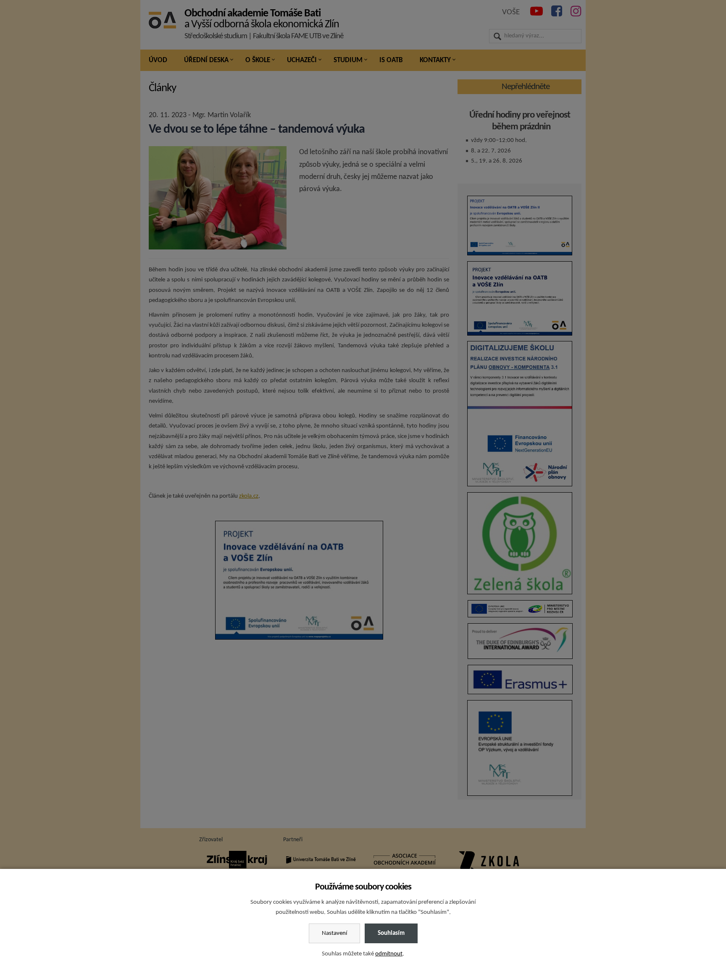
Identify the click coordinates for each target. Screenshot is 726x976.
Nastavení (334, 933)
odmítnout (388, 954)
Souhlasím (391, 933)
